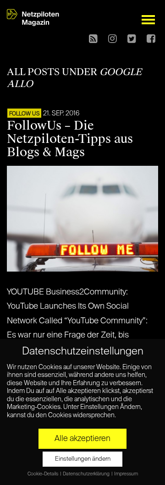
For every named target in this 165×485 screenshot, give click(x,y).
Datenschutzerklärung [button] (86, 474)
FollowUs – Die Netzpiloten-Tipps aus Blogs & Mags (70, 139)
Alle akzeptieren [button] (82, 439)
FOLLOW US (24, 114)
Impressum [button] (126, 474)
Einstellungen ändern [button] (82, 459)
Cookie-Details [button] (43, 474)
